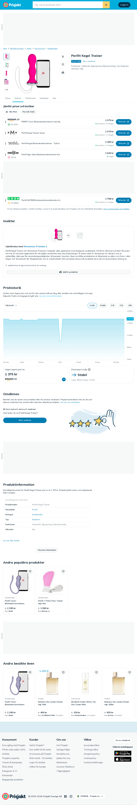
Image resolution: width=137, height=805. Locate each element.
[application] (68, 337)
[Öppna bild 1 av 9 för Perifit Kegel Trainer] (35, 74)
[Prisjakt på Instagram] (71, 796)
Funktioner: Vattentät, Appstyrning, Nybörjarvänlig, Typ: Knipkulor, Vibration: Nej (100, 67)
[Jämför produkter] (63, 73)
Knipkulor (36, 519)
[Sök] (106, 4)
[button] (6, 90)
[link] (68, 251)
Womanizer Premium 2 (35, 246)
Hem (5, 48)
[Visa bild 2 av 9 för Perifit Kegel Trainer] (6, 65)
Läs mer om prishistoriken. (50, 296)
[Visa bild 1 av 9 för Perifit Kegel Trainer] (6, 57)
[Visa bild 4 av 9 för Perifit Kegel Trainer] (6, 82)
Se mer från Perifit (11, 540)
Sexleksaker (53, 48)
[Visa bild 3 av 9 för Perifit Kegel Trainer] (6, 73)
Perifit (34, 509)
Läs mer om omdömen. (70, 402)
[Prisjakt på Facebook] (65, 796)
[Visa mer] (5, 122)
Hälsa (29, 48)
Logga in (124, 4)
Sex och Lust (39, 48)
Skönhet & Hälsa (17, 48)
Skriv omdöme (89, 61)
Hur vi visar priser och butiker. (117, 209)
